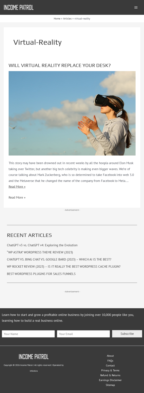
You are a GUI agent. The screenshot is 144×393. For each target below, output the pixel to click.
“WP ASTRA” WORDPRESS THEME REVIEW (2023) (40, 252)
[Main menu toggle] (136, 7)
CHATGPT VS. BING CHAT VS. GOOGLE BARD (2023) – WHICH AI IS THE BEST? (59, 259)
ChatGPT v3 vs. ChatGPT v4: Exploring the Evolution (42, 245)
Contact (110, 365)
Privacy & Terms (110, 370)
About (110, 355)
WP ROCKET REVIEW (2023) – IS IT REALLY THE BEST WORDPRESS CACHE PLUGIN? (63, 266)
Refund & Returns (110, 375)
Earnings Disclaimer (110, 380)
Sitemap (110, 385)
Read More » (17, 187)
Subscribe (127, 334)
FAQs (110, 360)
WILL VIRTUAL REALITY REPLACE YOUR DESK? (60, 65)
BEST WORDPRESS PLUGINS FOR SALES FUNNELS (41, 274)
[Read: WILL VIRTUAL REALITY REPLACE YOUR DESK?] (72, 113)
